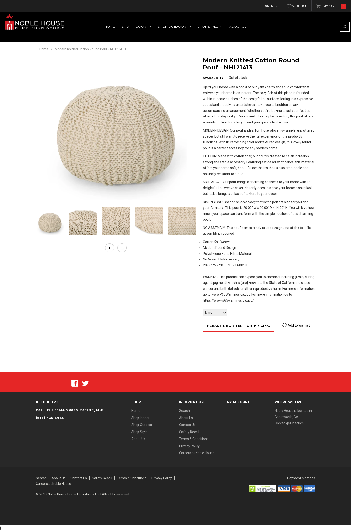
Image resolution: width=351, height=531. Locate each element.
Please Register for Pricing (238, 326)
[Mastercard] (297, 488)
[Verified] (262, 488)
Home (43, 49)
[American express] (309, 488)
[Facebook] (74, 383)
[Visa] (284, 488)
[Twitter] (85, 383)
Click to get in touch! (289, 423)
